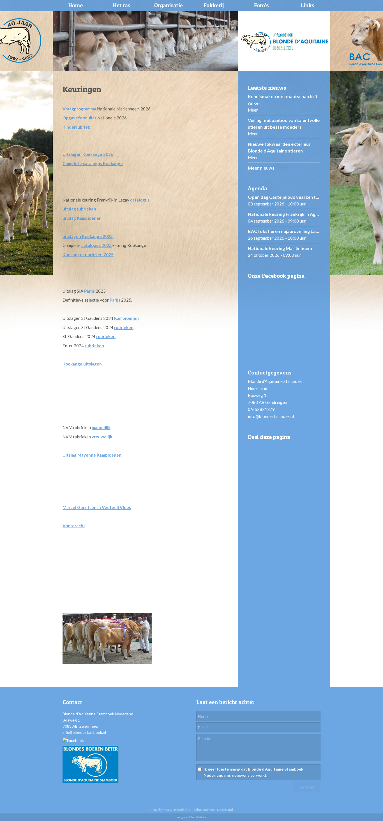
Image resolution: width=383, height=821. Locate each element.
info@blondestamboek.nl (271, 416)
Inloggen (181, 817)
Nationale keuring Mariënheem (280, 248)
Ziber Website (198, 817)
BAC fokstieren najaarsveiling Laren (285, 231)
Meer (253, 109)
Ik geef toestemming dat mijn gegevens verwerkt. (253, 772)
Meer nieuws (261, 167)
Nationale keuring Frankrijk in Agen (284, 214)
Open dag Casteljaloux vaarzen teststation (293, 197)
